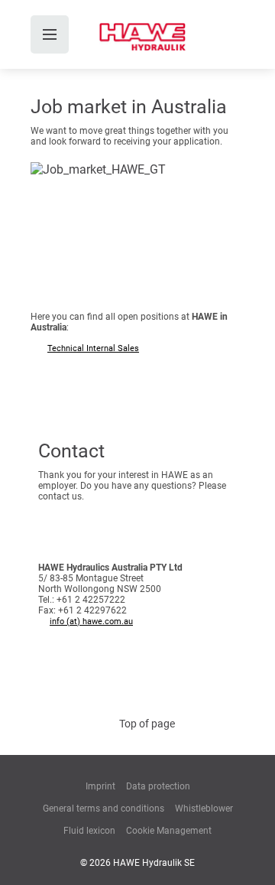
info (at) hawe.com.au (91, 621)
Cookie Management (169, 830)
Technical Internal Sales (93, 348)
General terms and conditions (103, 808)
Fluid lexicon (89, 830)
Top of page (147, 723)
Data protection (158, 786)
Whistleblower (204, 808)
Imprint (100, 786)
